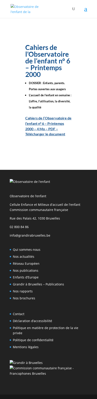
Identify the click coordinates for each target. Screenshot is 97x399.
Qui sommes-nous (26, 249)
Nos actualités (23, 256)
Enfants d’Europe (26, 277)
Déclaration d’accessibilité (32, 321)
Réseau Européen (26, 263)
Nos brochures (24, 298)
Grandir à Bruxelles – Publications (38, 284)
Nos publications (25, 270)
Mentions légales (26, 347)
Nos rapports (23, 291)
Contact (18, 314)
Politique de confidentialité (33, 340)
